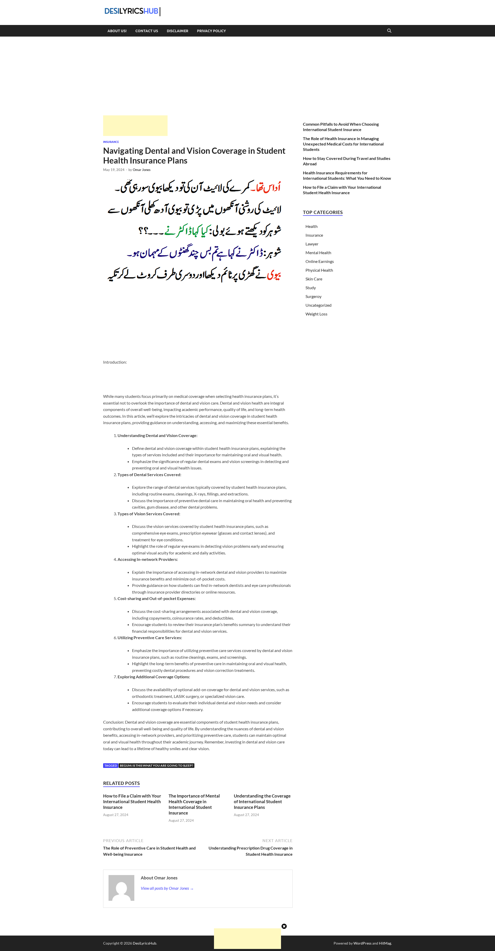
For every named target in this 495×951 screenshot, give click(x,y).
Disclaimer (177, 31)
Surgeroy (313, 296)
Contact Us (146, 31)
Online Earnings (320, 261)
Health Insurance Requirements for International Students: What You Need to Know (347, 175)
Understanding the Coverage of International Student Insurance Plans (262, 801)
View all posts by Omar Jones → (167, 888)
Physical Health (319, 270)
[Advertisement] (135, 125)
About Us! (117, 31)
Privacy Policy (211, 31)
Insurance (111, 142)
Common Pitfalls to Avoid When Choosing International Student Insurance (341, 127)
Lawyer (312, 243)
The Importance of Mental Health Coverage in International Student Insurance (194, 804)
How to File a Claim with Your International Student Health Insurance (132, 801)
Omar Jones (142, 170)
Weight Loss (316, 313)
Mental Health (318, 252)
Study (311, 287)
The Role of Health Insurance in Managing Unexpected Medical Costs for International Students (343, 144)
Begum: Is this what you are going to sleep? (156, 765)
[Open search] (389, 31)
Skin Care (314, 278)
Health (312, 226)
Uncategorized (319, 305)
